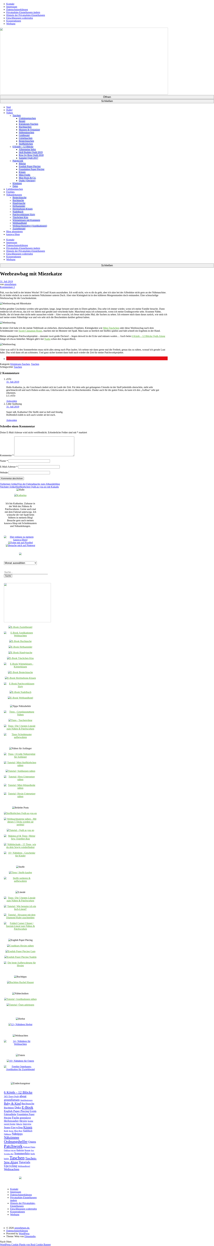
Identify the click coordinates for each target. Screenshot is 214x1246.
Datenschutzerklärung (17, 9)
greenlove (25, 1117)
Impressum (11, 6)
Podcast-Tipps (29, 1147)
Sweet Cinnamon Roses (30, 330)
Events (33, 1111)
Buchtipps (9, 1107)
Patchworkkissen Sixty (24, 214)
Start (8, 107)
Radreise (20, 1150)
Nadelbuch (18, 211)
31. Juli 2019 (6, 281)
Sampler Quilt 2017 (28, 158)
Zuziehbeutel (19, 228)
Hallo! (9, 110)
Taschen (17, 115)
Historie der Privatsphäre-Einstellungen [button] (25, 15)
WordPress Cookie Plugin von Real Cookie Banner (25, 1244)
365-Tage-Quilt (11, 1096)
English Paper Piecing (30, 166)
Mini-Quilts (24, 175)
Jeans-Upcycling (13, 1127)
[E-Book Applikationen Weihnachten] (20, 635)
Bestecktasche (19, 197)
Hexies (23, 1120)
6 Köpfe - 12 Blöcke (18, 1092)
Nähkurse (7, 1134)
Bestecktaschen (26, 141)
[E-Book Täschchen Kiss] (20, 658)
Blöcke (22, 163)
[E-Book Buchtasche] (20, 641)
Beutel (22, 121)
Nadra (47, 339)
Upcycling (10, 1165)
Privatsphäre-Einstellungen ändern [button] (23, 12)
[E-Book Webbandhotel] (20, 697)
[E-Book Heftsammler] (20, 647)
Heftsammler (19, 206)
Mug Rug (18, 1131)
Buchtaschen (25, 127)
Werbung (10, 23)
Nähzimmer (11, 1137)
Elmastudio (30, 1236)
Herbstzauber (11, 1120)
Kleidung (17, 183)
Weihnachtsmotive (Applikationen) (30, 226)
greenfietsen (10, 284)
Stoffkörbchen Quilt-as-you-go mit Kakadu (29, 486)
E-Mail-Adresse (9, 466)
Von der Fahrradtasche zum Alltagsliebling (30, 484)
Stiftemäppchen (26, 132)
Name (4, 461)
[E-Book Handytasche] (20, 652)
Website (4, 472)
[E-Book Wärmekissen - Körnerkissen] (20, 666)
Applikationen (26, 1100)
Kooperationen (13, 20)
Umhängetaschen (27, 118)
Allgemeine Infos (27, 149)
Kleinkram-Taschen (28, 124)
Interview (27, 1124)
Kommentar (7, 455)
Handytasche (19, 203)
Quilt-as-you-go (10, 1150)
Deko (15, 186)
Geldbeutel (24, 135)
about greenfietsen (15, 1097)
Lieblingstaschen (14, 189)
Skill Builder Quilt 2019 (31, 152)
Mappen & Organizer (29, 129)
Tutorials (24, 1162)
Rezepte (27, 1150)
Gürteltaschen (25, 138)
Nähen (9, 112)
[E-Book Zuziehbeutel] (20, 627)
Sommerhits (22, 1153)
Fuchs (15, 1117)
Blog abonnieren (14, 231)
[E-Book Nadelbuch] (20, 692)
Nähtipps (17, 1133)
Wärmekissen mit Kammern (26, 220)
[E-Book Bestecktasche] (20, 672)
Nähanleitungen (14, 194)
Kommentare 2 (7, 287)
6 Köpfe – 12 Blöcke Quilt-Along (148, 336)
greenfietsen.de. (22, 1228)
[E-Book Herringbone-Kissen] (20, 678)
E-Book (27, 1107)
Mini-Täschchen (111, 328)
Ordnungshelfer (16, 1141)
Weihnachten (11, 1169)
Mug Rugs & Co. (27, 177)
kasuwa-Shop (13, 234)
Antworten (11, 401)
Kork (6, 1131)
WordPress (24, 1233)
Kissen (22, 172)
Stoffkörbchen (26, 143)
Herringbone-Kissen (23, 209)
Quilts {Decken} (27, 180)
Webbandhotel (20, 223)
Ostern (32, 1141)
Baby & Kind (12, 1103)
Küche (11, 1131)
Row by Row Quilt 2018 (31, 155)
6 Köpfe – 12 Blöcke (23, 146)
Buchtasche (18, 200)
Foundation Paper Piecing (31, 169)
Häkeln (19, 1124)
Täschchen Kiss (20, 217)
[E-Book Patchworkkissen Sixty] (20, 686)
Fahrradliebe (10, 1114)
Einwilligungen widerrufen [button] (19, 18)
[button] (14, 358)
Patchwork (18, 160)
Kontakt (10, 4)
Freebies (10, 192)
